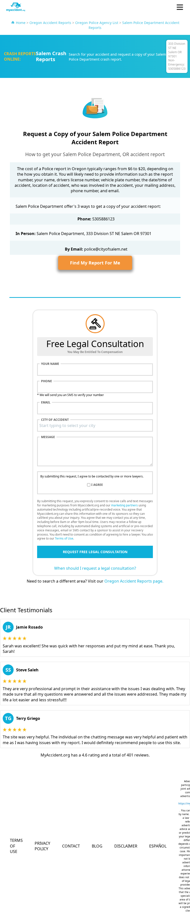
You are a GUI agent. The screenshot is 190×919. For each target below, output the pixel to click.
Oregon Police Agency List (96, 22)
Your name (50, 363)
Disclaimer (125, 846)
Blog (97, 846)
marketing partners (124, 505)
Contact (71, 846)
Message (48, 437)
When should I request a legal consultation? (95, 568)
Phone (46, 381)
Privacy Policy (42, 846)
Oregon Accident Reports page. (133, 581)
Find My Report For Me (95, 263)
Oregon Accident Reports (50, 22)
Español (157, 846)
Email (45, 402)
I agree (97, 485)
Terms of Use (64, 538)
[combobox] (95, 425)
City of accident (55, 419)
